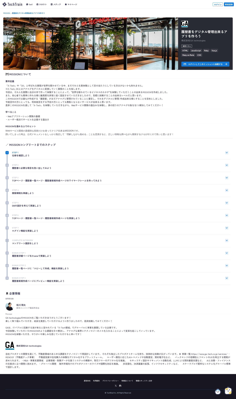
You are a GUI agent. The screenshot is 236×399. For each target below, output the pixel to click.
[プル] (228, 390)
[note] (120, 386)
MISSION (6, 13)
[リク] (218, 391)
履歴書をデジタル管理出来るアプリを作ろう (28, 13)
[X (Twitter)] (116, 386)
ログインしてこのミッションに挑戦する (205, 64)
